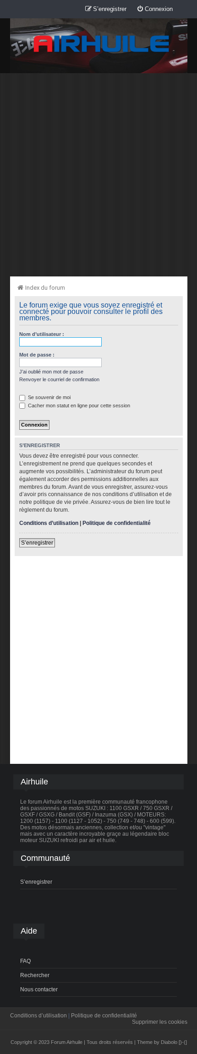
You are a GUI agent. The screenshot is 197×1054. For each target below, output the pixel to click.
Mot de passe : (37, 354)
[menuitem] (155, 9)
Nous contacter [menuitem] (39, 989)
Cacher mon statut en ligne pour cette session (78, 405)
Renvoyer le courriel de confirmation (59, 379)
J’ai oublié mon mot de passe (51, 371)
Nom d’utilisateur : (41, 334)
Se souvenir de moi (49, 397)
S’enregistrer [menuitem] (36, 882)
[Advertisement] (98, 174)
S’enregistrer (37, 543)
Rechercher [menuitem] (34, 975)
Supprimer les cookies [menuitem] (159, 1022)
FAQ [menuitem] (25, 961)
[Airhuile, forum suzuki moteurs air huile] (101, 44)
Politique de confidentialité (116, 523)
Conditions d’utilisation (48, 523)
